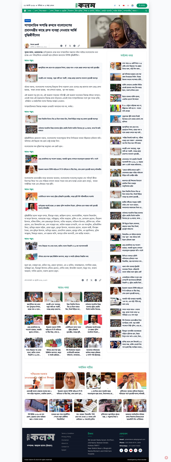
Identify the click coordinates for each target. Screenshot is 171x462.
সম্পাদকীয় (127, 10)
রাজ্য (29, 10)
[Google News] (132, 5)
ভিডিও (98, 10)
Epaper (64, 450)
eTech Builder (141, 460)
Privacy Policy (66, 437)
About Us (65, 443)
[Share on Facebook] (66, 46)
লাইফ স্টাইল (117, 10)
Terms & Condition (68, 433)
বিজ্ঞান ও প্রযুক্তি (60, 10)
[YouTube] (123, 5)
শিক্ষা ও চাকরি (89, 10)
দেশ (36, 10)
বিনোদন (71, 10)
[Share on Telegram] (74, 46)
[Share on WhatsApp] (61, 46)
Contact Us (65, 447)
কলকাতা (27, 21)
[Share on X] (70, 46)
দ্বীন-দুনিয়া (78, 10)
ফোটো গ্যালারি (107, 10)
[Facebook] (115, 5)
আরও (135, 10)
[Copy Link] (79, 46)
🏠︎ (25, 10)
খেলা (51, 10)
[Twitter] (126, 450)
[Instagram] (128, 5)
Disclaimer (65, 440)
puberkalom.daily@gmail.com (135, 439)
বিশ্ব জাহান (43, 10)
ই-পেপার (142, 5)
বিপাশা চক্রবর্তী (34, 45)
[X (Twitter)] (119, 5)
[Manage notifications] (166, 457)
